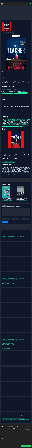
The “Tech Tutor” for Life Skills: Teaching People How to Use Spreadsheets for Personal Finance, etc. (15, 347)
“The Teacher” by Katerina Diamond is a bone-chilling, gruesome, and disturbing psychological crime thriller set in (16, 120)
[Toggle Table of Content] (19, 36)
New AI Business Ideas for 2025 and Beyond (8, 283)
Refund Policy (27, 428)
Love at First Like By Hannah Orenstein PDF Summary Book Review (8, 199)
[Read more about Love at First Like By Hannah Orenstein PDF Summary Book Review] (6, 191)
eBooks (8, 33)
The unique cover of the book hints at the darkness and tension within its (15, 125)
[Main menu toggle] (2, 3)
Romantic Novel (6, 200)
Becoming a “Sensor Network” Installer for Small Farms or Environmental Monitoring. (13, 236)
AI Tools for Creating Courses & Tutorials (7, 282)
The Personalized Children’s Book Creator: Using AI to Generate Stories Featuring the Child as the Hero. (16, 237)
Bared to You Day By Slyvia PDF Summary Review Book (22, 199)
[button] (30, 3)
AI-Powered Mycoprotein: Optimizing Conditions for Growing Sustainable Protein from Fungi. (14, 415)
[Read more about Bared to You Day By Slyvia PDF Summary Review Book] (20, 191)
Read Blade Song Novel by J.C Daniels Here (8, 161)
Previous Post (3, 179)
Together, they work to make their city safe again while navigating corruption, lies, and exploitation (15, 96)
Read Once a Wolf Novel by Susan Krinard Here (8, 162)
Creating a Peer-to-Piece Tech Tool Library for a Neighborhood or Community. (12, 235)
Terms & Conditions (27, 429)
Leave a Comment (4, 33)
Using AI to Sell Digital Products (6, 348)
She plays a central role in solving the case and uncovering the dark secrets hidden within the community (15, 93)
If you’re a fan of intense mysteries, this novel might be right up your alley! (15, 126)
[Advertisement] (16, 11)
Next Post (29, 179)
